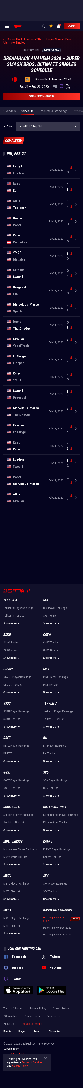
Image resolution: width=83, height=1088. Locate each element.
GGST (7, 772)
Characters (55, 1031)
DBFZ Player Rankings (16, 745)
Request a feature (31, 1023)
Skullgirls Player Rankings (18, 814)
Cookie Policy (61, 1008)
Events (7, 1031)
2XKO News (10, 650)
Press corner (54, 1016)
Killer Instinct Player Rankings (60, 814)
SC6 (46, 772)
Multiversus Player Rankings (20, 849)
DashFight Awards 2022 (57, 934)
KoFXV (47, 841)
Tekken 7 (50, 703)
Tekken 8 (10, 600)
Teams (38, 1031)
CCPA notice (10, 1016)
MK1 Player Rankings (55, 677)
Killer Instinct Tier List (56, 822)
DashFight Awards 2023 (57, 927)
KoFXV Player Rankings (56, 849)
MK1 (46, 669)
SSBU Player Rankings (16, 711)
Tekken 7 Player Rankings (58, 711)
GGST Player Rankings (16, 780)
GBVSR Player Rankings (17, 677)
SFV (45, 876)
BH (45, 738)
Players (22, 1031)
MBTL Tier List (11, 891)
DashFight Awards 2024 (54, 919)
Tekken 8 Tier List (13, 615)
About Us (8, 1023)
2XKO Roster (11, 642)
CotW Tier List (51, 642)
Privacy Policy (38, 1008)
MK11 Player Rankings (16, 918)
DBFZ (6, 738)
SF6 (45, 600)
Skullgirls (11, 807)
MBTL (7, 876)
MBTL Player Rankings (16, 883)
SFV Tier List (50, 891)
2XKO (7, 635)
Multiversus (12, 841)
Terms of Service (13, 1008)
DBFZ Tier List (11, 753)
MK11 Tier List (11, 925)
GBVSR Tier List (12, 684)
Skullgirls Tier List (13, 822)
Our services (32, 1016)
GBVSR (8, 669)
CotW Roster (50, 650)
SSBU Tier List (11, 719)
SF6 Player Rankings (55, 608)
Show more (10, 623)
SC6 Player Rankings (55, 780)
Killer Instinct (54, 807)
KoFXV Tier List (52, 857)
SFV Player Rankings (55, 883)
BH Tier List (50, 753)
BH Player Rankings (54, 745)
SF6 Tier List (50, 615)
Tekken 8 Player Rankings (18, 608)
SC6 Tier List (50, 788)
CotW (47, 635)
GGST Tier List (11, 788)
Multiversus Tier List (15, 857)
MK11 (7, 910)
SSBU (7, 703)
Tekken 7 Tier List (53, 719)
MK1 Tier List (50, 684)
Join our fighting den (24, 949)
